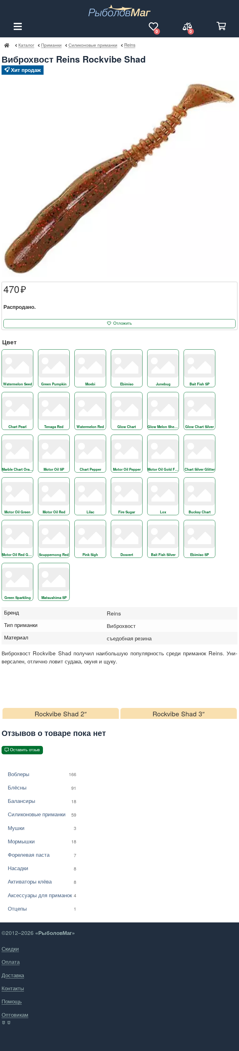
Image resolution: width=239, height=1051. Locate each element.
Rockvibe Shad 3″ (178, 713)
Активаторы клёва (42, 881)
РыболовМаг (7, 45)
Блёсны (42, 787)
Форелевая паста (42, 854)
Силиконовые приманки (92, 44)
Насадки (42, 868)
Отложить (122, 323)
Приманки (51, 44)
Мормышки (42, 841)
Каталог (26, 44)
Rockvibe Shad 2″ (61, 713)
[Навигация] (17, 26)
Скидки (10, 948)
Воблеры (42, 774)
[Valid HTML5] (4, 1023)
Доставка (13, 975)
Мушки (42, 828)
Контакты (13, 988)
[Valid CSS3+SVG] (9, 1023)
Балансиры (42, 800)
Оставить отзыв (25, 749)
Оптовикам (15, 1014)
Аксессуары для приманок (42, 895)
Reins (129, 44)
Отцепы (42, 908)
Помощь (12, 1001)
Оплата (11, 961)
